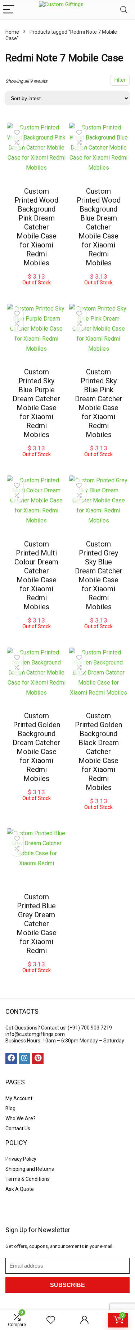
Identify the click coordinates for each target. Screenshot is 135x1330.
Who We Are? (20, 1118)
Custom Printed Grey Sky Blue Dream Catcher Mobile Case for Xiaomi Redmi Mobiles (98, 575)
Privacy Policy (20, 1159)
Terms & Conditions (27, 1179)
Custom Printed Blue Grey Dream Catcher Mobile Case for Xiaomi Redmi (37, 924)
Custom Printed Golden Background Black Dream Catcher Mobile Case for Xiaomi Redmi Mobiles (98, 751)
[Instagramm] (24, 1058)
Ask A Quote (19, 1189)
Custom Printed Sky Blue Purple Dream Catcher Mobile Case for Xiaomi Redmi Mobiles (36, 403)
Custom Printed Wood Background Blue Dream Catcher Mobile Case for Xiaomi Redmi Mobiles (99, 227)
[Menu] (8, 9)
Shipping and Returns (29, 1169)
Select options (36, 292)
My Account (18, 1098)
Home (12, 32)
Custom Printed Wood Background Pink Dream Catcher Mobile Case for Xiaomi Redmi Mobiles (36, 227)
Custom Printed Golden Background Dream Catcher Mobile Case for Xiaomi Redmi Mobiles (36, 747)
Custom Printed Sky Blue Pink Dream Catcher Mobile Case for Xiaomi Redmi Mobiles (98, 403)
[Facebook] (11, 1058)
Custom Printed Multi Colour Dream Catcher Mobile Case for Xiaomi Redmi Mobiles (36, 575)
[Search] (123, 9)
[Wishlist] (50, 1320)
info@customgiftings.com (35, 1034)
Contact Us (17, 1128)
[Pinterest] (38, 1058)
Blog (10, 1108)
